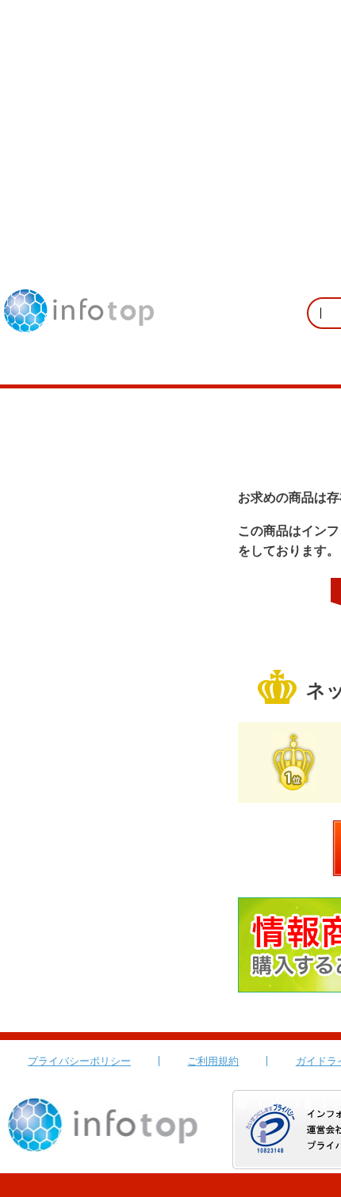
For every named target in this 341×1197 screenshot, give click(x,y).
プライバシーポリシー (79, 1061)
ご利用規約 (213, 1061)
